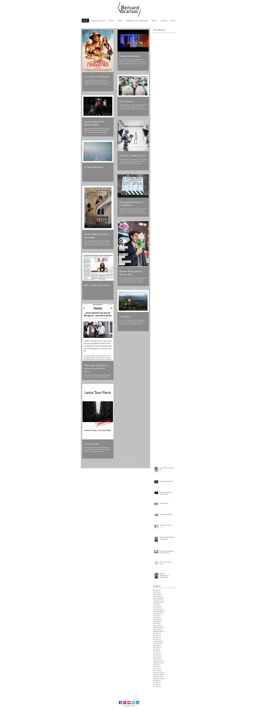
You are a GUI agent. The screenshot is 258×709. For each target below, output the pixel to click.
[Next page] (128, 463)
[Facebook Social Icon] (120, 702)
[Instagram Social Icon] (124, 702)
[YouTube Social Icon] (129, 702)
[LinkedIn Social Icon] (137, 702)
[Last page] (132, 463)
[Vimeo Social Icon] (133, 702)
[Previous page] (103, 463)
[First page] (98, 463)
